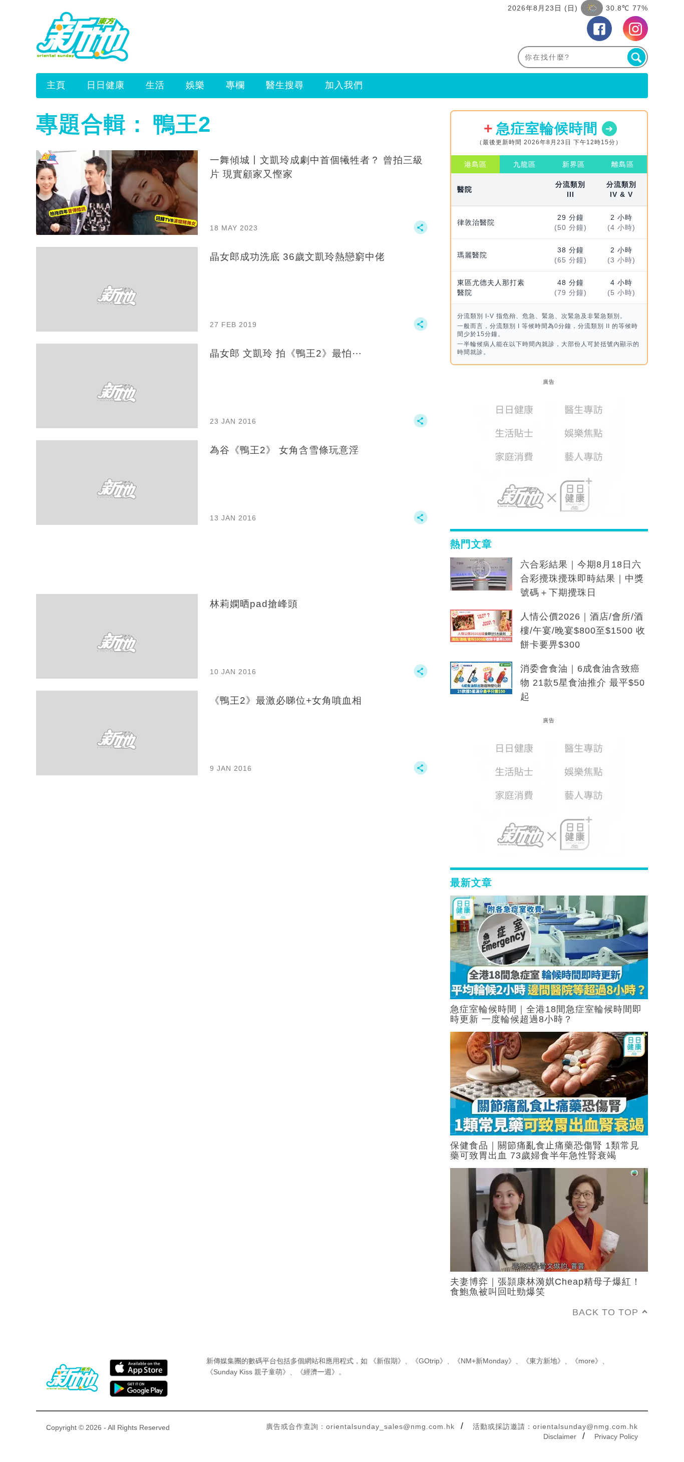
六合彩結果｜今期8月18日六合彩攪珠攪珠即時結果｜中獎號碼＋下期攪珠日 (582, 578)
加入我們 (344, 85)
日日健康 (106, 85)
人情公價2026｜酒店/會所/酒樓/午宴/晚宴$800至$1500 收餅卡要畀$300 (582, 631)
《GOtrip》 (429, 1361)
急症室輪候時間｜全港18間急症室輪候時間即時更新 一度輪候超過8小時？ (546, 1014)
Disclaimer (559, 1436)
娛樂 (195, 85)
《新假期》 (387, 1361)
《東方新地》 (543, 1361)
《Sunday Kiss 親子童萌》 (247, 1372)
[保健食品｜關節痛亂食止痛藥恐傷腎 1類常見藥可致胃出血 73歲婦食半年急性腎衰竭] (549, 1083)
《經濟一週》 (317, 1372)
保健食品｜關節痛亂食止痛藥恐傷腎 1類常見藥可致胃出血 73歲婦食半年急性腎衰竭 (544, 1150)
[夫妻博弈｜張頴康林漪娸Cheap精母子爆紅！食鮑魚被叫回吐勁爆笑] (549, 1219)
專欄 (235, 85)
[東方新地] (189, 37)
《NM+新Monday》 (484, 1361)
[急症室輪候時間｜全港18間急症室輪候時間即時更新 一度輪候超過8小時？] (549, 947)
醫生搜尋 (285, 85)
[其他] (420, 232)
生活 (155, 85)
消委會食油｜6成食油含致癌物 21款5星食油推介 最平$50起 (582, 683)
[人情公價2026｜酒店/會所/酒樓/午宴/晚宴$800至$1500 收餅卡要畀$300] (481, 626)
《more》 (586, 1361)
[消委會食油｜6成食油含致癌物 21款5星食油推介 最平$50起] (481, 678)
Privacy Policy (616, 1436)
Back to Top (605, 1312)
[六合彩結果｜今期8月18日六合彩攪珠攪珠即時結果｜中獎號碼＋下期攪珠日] (481, 574)
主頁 (56, 85)
